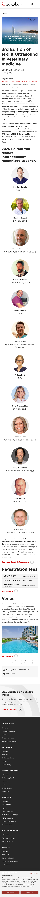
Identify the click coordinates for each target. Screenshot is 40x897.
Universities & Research (10, 741)
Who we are (6, 854)
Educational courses (9, 821)
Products (5, 755)
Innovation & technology (10, 861)
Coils (3, 784)
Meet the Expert (7, 811)
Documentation (7, 841)
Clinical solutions (8, 758)
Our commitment (8, 858)
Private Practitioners (9, 731)
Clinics (4, 735)
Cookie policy (33, 873)
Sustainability (6, 865)
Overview (5, 728)
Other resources (7, 825)
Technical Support (8, 838)
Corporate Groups (8, 738)
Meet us (4, 808)
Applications (6, 804)
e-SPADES (5, 791)
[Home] (12, 4)
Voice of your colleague (10, 814)
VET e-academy (7, 818)
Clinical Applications (9, 778)
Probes (4, 761)
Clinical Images (7, 765)
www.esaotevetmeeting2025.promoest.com (19, 81)
